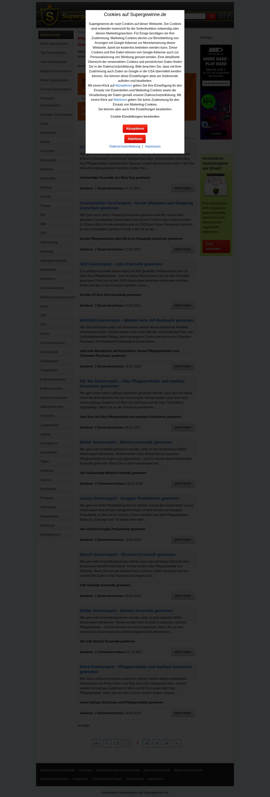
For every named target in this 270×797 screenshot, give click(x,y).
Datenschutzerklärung (125, 146)
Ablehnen (120, 99)
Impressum (152, 146)
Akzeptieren (123, 85)
